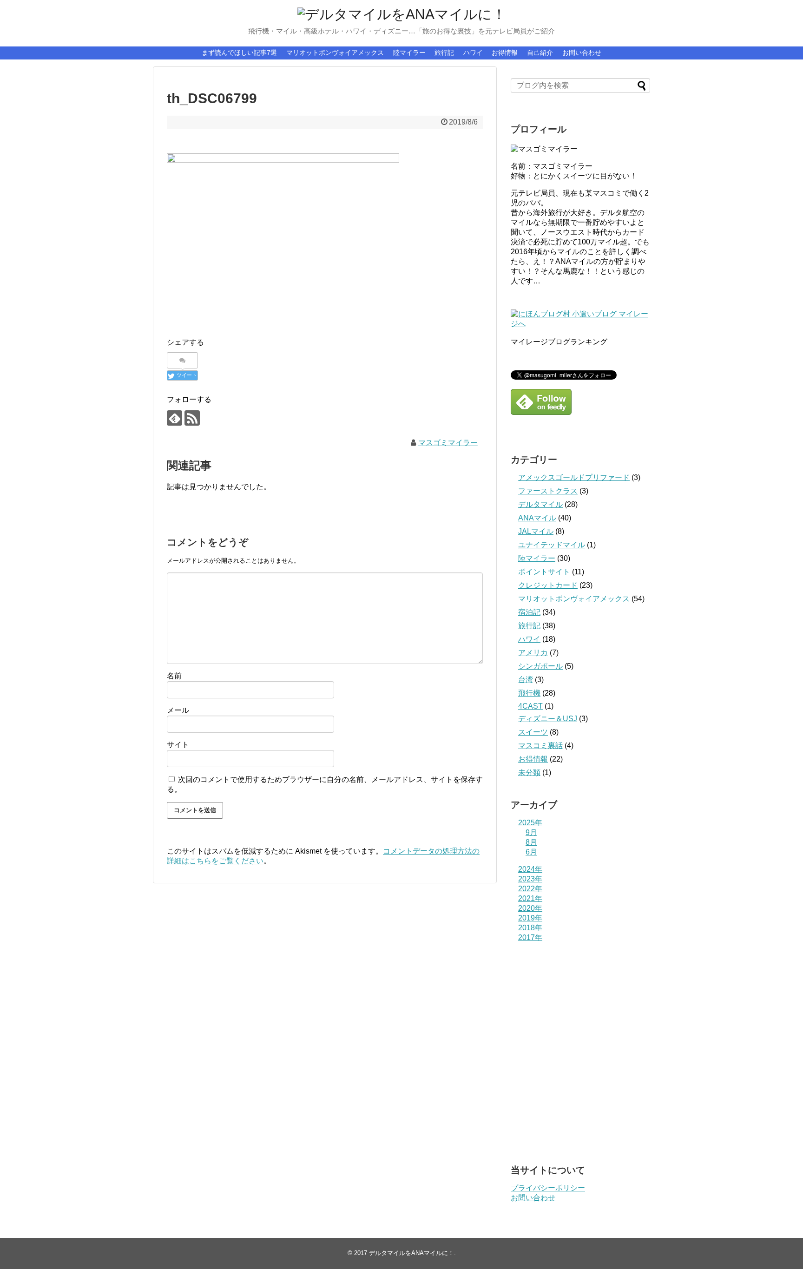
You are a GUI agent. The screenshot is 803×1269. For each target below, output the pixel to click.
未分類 (529, 772)
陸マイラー (409, 52)
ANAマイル (537, 518)
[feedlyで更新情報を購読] (174, 418)
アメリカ (533, 653)
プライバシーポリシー (548, 1188)
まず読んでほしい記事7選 (239, 52)
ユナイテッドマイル (551, 545)
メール (178, 710)
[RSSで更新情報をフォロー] (192, 418)
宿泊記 (529, 612)
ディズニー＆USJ (547, 719)
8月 (531, 842)
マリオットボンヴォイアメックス (335, 52)
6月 (531, 852)
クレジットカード (548, 585)
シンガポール (540, 666)
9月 (531, 832)
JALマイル (535, 531)
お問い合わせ (581, 52)
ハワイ (473, 52)
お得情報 (505, 52)
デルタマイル (540, 504)
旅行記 (444, 52)
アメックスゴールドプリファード (574, 477)
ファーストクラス (548, 491)
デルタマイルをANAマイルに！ (411, 1252)
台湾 (525, 680)
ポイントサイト (544, 572)
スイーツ (533, 732)
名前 (174, 676)
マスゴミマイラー (448, 443)
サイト (178, 745)
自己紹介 (540, 52)
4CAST (530, 706)
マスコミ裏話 (540, 746)
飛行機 (529, 693)
